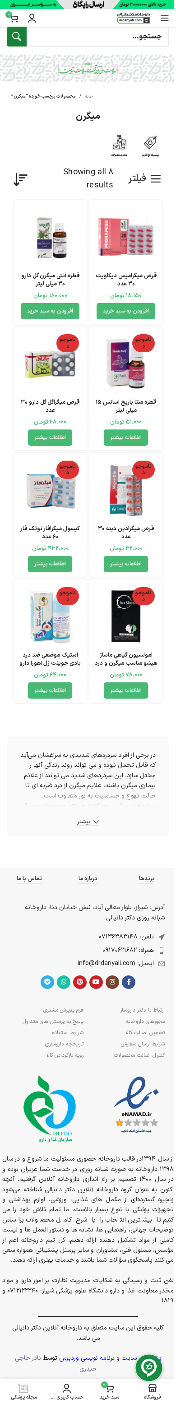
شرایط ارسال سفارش (143, 1044)
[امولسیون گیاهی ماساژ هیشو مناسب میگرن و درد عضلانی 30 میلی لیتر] (126, 616)
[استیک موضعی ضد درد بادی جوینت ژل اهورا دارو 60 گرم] (50, 616)
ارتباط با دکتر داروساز (142, 1010)
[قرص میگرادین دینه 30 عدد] (126, 489)
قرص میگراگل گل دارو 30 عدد (50, 406)
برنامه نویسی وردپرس (87, 1358)
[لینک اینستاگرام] (112, 982)
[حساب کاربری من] (32, 18)
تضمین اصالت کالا (145, 1033)
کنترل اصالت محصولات (139, 1055)
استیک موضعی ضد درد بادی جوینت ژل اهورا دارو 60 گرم (50, 663)
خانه (89, 96)
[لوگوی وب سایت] (133, 18)
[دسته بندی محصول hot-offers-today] (150, 148)
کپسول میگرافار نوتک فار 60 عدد (50, 532)
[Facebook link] (128, 982)
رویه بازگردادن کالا (64, 1055)
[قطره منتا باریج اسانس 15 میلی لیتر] (126, 363)
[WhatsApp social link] (63, 982)
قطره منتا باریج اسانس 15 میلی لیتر (126, 406)
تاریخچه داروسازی (64, 1044)
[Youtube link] (96, 982)
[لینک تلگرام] (47, 982)
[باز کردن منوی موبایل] (165, 18)
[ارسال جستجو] (17, 37)
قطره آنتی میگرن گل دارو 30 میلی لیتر (50, 279)
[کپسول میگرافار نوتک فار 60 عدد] (50, 489)
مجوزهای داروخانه (145, 1021)
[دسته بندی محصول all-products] (119, 148)
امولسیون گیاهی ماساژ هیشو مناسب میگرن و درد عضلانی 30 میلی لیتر (126, 663)
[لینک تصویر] (136, 1105)
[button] (126, 311)
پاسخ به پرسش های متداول (53, 1021)
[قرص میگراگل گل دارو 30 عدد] (50, 363)
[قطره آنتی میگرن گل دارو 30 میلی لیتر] (50, 237)
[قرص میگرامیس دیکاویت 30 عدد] (126, 237)
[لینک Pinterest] (80, 982)
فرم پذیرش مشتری (63, 1010)
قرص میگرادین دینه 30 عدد (126, 532)
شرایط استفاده (67, 1033)
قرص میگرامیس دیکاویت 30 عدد (126, 279)
